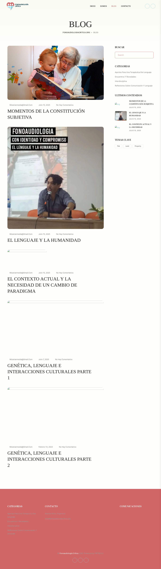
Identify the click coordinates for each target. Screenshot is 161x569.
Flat (118, 146)
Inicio (92, 6)
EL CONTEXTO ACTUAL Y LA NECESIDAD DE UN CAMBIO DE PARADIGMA (42, 285)
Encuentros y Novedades (125, 77)
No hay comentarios (64, 105)
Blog (113, 6)
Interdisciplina (121, 81)
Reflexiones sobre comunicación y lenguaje (134, 86)
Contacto (126, 6)
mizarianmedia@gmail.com (21, 105)
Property (138, 146)
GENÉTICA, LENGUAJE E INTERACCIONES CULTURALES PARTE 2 (49, 459)
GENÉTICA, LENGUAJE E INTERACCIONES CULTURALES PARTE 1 (49, 371)
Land (127, 146)
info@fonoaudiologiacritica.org (57, 518)
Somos (103, 6)
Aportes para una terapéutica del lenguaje (133, 72)
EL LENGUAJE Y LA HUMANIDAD (44, 240)
